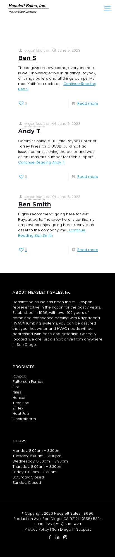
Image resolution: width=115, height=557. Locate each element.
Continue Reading (41, 162)
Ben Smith (34, 204)
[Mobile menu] (107, 8)
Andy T (29, 131)
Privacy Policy (37, 529)
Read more (87, 103)
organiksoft (34, 50)
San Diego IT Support (71, 529)
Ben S (27, 57)
